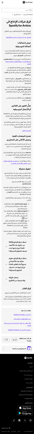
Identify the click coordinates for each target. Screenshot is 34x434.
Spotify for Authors (27, 391)
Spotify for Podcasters (26, 395)
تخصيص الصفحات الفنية (10, 161)
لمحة (31, 367)
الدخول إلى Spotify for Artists (22, 315)
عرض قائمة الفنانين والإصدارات (22, 319)
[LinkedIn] (19, 420)
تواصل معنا (29, 383)
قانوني (18, 431)
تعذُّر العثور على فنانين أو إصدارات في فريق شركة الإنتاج (17, 324)
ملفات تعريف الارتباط (5, 431)
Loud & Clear (28, 379)
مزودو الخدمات (28, 375)
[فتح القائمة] (2, 2)
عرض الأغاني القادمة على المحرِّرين (20, 163)
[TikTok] (14, 420)
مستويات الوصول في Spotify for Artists (19, 330)
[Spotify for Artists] (28, 2)
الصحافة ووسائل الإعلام (26, 371)
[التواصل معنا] (4, 349)
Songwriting (29, 398)
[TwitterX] (25, 420)
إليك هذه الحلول (26, 131)
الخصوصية (13, 431)
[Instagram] (30, 420)
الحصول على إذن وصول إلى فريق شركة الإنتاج (18, 37)
